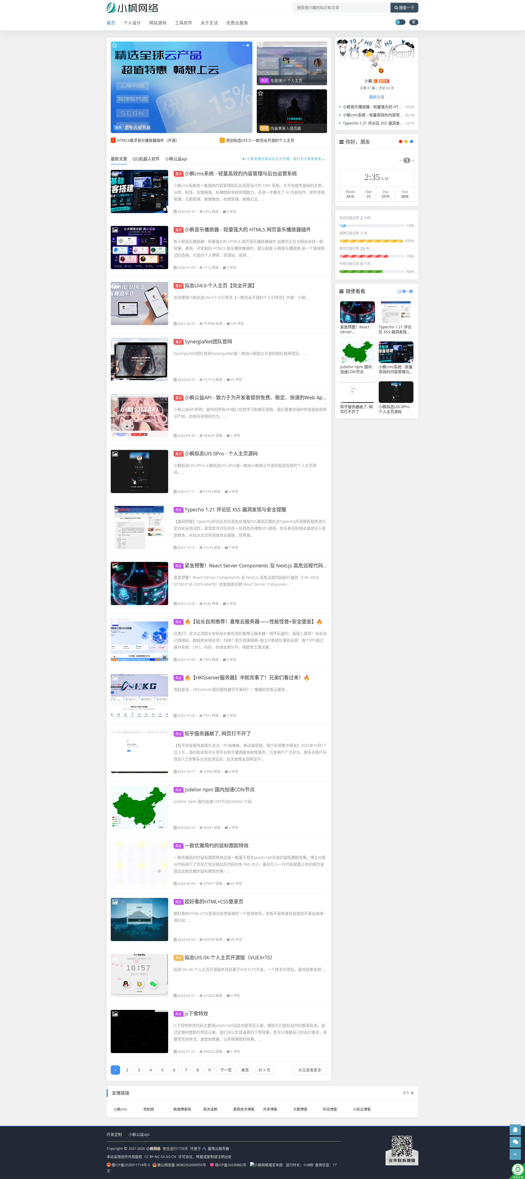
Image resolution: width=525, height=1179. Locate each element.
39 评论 (236, 939)
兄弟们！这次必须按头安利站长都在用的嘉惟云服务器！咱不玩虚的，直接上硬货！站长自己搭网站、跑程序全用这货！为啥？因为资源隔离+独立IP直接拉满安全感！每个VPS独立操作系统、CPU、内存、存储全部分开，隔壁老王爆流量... (250, 640)
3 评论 (233, 491)
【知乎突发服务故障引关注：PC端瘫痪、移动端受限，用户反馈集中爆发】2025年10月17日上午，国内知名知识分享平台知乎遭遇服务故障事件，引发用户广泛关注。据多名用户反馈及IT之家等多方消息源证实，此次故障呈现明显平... (250, 752)
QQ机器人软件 (146, 158)
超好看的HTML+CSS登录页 (209, 901)
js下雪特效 (191, 1013)
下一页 (226, 1069)
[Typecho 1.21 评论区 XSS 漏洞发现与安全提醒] (139, 527)
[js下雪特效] (139, 1031)
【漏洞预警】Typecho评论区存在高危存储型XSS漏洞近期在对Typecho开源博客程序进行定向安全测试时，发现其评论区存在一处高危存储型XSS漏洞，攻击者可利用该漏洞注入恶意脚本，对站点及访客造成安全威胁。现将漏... (250, 528)
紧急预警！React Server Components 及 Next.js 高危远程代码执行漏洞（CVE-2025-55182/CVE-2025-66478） (301, 565)
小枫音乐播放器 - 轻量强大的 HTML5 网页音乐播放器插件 (243, 229)
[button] (244, 45)
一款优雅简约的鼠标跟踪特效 (212, 845)
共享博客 (270, 1109)
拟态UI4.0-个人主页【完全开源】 (216, 285)
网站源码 (158, 22)
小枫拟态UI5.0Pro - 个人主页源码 (216, 453)
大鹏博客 (300, 1109)
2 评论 (233, 827)
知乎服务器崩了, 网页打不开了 (213, 733)
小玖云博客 (362, 1109)
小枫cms (120, 1109)
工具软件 (183, 22)
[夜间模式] (400, 22)
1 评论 (235, 435)
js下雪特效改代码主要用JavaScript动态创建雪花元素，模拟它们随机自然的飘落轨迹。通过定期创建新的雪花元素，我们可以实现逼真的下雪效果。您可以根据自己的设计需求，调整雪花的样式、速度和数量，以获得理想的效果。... (250, 1032)
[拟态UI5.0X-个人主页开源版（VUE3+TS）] (139, 975)
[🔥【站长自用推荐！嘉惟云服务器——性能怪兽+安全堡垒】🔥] (139, 639)
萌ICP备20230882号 (230, 1164)
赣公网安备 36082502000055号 (181, 1164)
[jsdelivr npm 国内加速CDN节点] (139, 807)
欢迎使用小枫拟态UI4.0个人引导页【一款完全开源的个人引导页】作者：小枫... (241, 297)
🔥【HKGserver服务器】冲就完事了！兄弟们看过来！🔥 (242, 677)
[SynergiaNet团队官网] (139, 359)
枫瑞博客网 (182, 1109)
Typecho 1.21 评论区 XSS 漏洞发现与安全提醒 (230, 509)
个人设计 (132, 22)
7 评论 (233, 547)
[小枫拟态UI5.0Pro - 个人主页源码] (139, 471)
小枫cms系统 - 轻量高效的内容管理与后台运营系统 (236, 173)
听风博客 (330, 1109)
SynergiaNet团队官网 (203, 341)
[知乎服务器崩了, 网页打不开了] (139, 751)
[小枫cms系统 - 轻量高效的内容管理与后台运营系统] (139, 191)
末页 (245, 1069)
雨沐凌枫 (210, 1109)
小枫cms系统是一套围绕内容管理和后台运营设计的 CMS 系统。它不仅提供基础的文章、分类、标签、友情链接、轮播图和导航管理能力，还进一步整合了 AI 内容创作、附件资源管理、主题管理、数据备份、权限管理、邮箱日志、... (249, 192)
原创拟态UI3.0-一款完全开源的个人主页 (260, 140)
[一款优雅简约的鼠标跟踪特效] (139, 863)
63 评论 (236, 883)
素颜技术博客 (244, 1109)
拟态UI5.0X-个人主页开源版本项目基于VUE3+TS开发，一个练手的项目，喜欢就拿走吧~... (250, 969)
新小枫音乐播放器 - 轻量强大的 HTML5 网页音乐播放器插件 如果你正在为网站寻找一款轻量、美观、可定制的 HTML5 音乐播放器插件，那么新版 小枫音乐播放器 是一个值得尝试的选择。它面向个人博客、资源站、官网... (249, 248)
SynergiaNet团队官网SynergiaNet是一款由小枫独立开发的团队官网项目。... (240, 353)
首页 (111, 22)
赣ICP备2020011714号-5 (131, 1164)
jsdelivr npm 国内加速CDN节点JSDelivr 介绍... (214, 801)
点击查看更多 (309, 1069)
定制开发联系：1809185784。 (287, 159)
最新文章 (119, 158)
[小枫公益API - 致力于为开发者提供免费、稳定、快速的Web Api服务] (139, 415)
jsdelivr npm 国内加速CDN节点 (215, 789)
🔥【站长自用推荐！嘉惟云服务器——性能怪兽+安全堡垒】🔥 (248, 621)
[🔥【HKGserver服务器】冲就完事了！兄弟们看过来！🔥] (139, 695)
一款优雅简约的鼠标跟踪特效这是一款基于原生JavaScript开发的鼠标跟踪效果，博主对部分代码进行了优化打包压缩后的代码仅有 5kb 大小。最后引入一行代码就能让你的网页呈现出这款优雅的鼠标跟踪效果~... (250, 864)
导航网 (148, 1109)
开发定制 (114, 1134)
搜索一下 (406, 7)
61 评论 (236, 379)
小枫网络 (153, 1148)
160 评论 (237, 323)
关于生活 (209, 22)
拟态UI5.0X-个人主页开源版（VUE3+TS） (225, 957)
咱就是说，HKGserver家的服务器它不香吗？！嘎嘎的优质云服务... (231, 689)
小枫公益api (176, 158)
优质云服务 (237, 22)
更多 (406, 1092)
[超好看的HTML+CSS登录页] (139, 919)
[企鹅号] (515, 1129)
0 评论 (231, 211)
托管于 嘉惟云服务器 (209, 1148)
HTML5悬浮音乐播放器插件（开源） (148, 140)
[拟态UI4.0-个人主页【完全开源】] (139, 303)
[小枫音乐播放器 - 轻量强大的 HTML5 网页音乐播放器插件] (139, 247)
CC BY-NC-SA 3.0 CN (160, 1156)
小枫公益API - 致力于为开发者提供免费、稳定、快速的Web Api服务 (254, 397)
